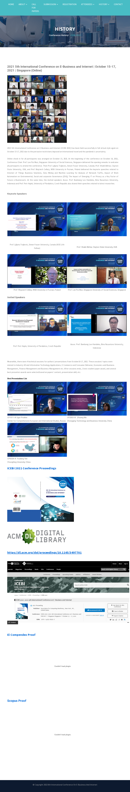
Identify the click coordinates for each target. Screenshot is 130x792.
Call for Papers (35, 8)
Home (11, 4)
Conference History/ (59, 35)
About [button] (22, 4)
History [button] (103, 4)
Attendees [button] (86, 4)
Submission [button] (50, 4)
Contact (118, 4)
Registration (70, 4)
